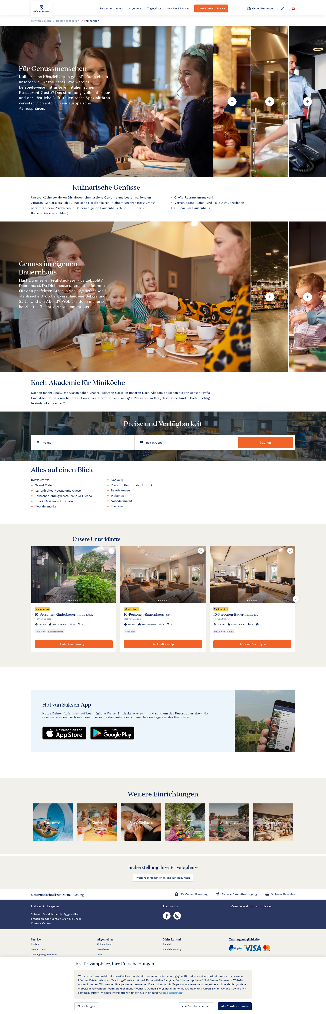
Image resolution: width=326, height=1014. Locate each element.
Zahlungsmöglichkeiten (44, 954)
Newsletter (103, 949)
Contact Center (41, 923)
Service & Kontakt (179, 8)
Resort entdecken (111, 8)
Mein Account (38, 949)
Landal (167, 944)
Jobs (99, 954)
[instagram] (177, 918)
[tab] (106, 101)
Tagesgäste (154, 8)
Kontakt (35, 944)
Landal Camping (172, 949)
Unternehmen (104, 944)
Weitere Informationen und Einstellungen (163, 877)
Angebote (135, 8)
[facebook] (167, 918)
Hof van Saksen (41, 20)
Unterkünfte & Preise (211, 8)
